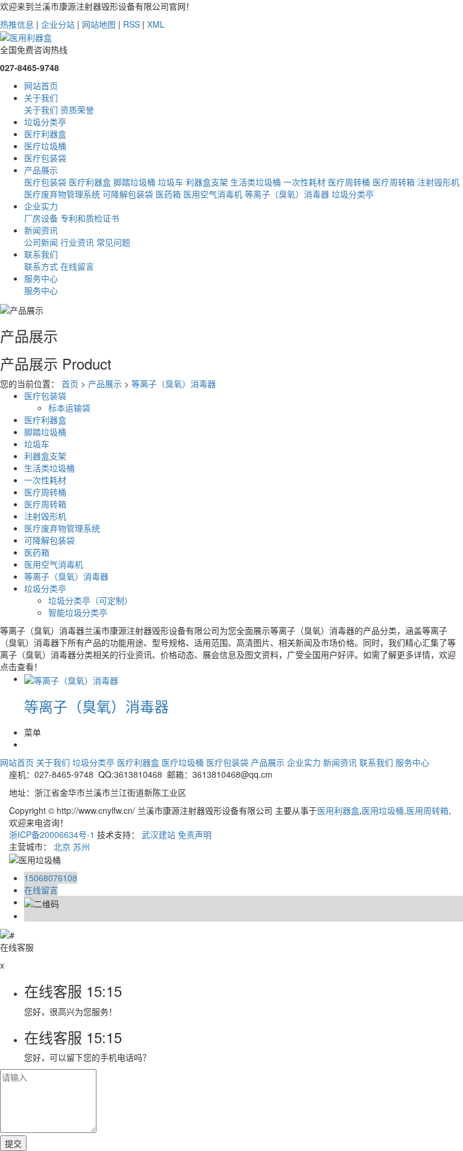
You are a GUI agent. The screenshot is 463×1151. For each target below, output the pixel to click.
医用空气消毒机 (212, 194)
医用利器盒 (338, 810)
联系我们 (376, 762)
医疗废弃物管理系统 (62, 194)
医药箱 (168, 194)
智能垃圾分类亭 (77, 612)
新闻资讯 (340, 762)
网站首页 (17, 762)
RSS (131, 24)
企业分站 (58, 24)
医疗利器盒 (90, 182)
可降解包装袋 (127, 194)
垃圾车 (170, 182)
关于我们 (41, 110)
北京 (62, 846)
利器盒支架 (207, 182)
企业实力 (304, 762)
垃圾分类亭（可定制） (90, 600)
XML (156, 24)
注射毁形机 (438, 182)
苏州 (81, 846)
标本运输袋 (69, 408)
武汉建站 (158, 834)
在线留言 (77, 266)
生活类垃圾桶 (255, 182)
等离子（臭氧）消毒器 (287, 194)
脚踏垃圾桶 (134, 182)
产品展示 (105, 383)
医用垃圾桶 (383, 810)
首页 (69, 383)
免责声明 (195, 834)
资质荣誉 (77, 110)
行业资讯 (77, 242)
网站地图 (99, 24)
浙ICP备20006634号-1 (52, 834)
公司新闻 (41, 242)
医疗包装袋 (45, 182)
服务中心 (41, 290)
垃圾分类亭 (353, 194)
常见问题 (113, 242)
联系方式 (41, 266)
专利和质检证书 (89, 218)
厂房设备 (41, 218)
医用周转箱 (427, 810)
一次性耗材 (304, 182)
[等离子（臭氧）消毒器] (71, 678)
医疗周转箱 (394, 182)
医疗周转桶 (349, 182)
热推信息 (17, 24)
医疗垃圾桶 (183, 762)
